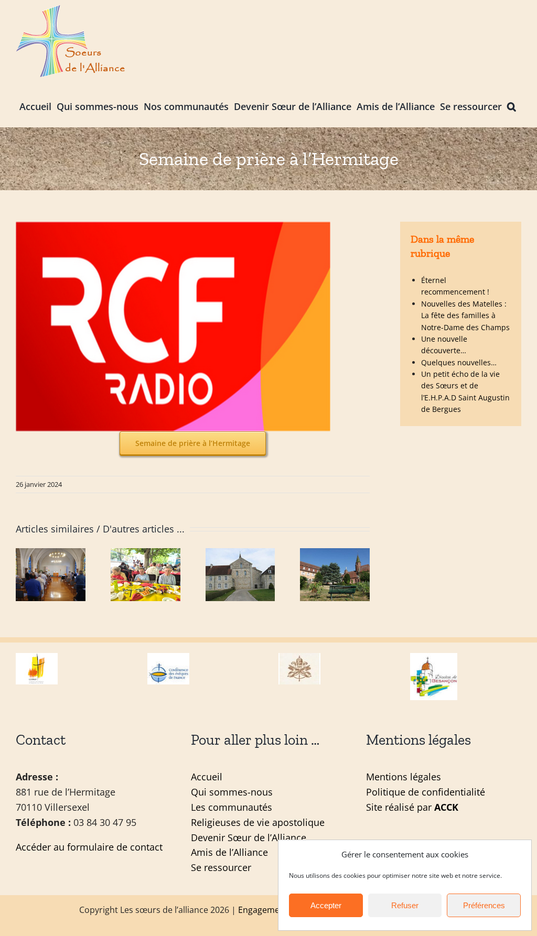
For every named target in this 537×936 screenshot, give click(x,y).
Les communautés (231, 807)
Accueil (206, 776)
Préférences (484, 905)
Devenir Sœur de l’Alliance (248, 837)
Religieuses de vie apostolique (258, 822)
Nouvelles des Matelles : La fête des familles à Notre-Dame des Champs (465, 315)
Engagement (263, 910)
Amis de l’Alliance (229, 852)
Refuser (404, 905)
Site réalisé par (412, 807)
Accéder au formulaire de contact (89, 847)
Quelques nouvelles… (459, 362)
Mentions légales (403, 776)
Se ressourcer (221, 867)
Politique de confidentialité (425, 792)
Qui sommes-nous (232, 792)
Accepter (325, 905)
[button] (511, 105)
